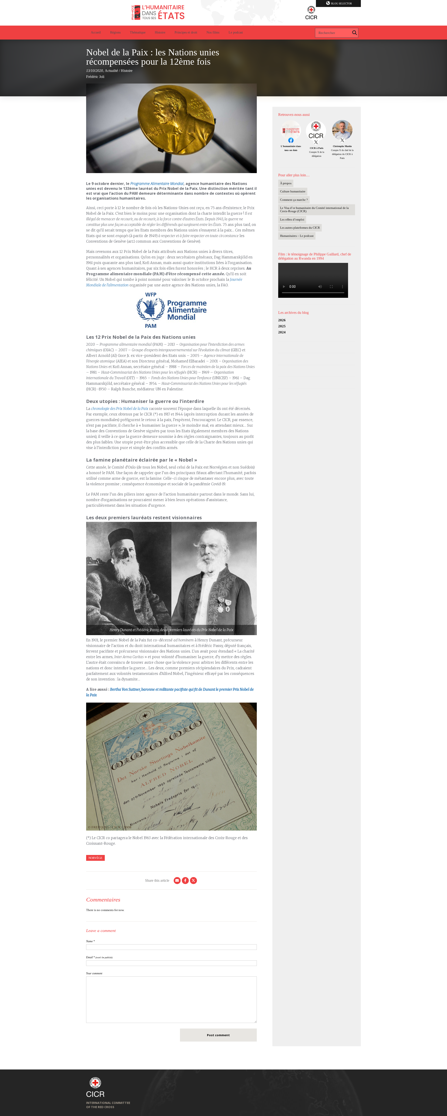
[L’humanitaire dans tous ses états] (223, 13)
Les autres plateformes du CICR (300, 227)
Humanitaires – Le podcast (297, 236)
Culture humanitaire (292, 191)
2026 (282, 320)
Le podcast (236, 32)
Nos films (213, 32)
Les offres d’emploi (292, 219)
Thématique (138, 32)
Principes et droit (186, 32)
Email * (99, 957)
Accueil (96, 32)
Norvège (95, 858)
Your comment (94, 973)
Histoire (160, 32)
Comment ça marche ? (294, 199)
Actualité (111, 71)
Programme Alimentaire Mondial (156, 183)
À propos (285, 183)
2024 (282, 332)
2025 (282, 326)
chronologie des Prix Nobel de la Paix (119, 408)
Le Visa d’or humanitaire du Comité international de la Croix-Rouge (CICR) (314, 209)
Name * (90, 941)
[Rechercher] (354, 32)
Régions (115, 32)
